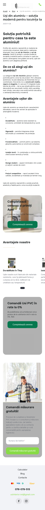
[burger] (4, 4)
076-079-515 (22, 489)
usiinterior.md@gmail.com (22, 494)
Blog (13, 11)
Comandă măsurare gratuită (23, 450)
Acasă (5, 11)
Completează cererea (22, 224)
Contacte (22, 477)
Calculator (22, 469)
